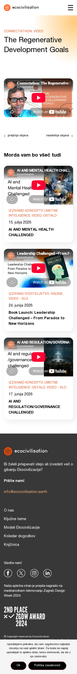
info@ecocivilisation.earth (25, 492)
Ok (18, 665)
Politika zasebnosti (47, 665)
